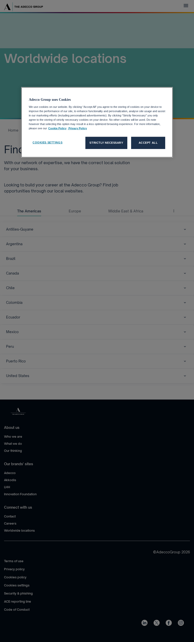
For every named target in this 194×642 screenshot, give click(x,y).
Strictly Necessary (106, 142)
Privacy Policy (77, 128)
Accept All (148, 142)
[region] (97, 122)
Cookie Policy (57, 128)
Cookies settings (47, 142)
